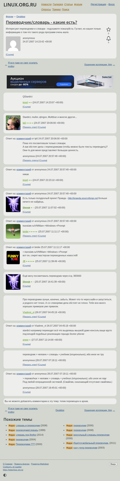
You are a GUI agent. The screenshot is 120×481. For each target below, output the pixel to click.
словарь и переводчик (28, 425)
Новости (46, 4)
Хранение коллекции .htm (98, 64)
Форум (78, 4)
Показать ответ (30, 127)
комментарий (24, 138)
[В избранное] (108, 29)
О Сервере (7, 464)
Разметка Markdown (40, 464)
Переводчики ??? (25, 444)
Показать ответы (30, 160)
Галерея (58, 4)
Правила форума (21, 464)
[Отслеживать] (108, 38)
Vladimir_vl (28, 312)
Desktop (21, 16)
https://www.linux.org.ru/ (13, 470)
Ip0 (24, 123)
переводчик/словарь (27, 430)
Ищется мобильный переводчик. (91, 443)
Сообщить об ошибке (12, 467)
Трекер (56, 9)
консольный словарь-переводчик (91, 435)
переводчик (22, 439)
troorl (25, 102)
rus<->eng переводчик (85, 447)
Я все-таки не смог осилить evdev (23, 65)
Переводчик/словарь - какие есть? (41, 22)
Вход (111, 4)
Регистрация (98, 4)
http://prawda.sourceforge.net (83, 198)
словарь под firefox (26, 435)
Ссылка (9, 55)
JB (24, 261)
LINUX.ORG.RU (20, 4)
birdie (26, 231)
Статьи (68, 4)
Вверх (113, 464)
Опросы (46, 9)
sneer (26, 340)
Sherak (26, 207)
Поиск (65, 9)
